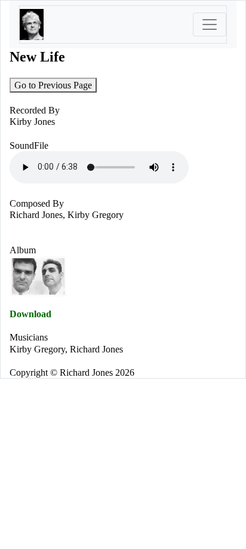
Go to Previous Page (53, 85)
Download (30, 314)
